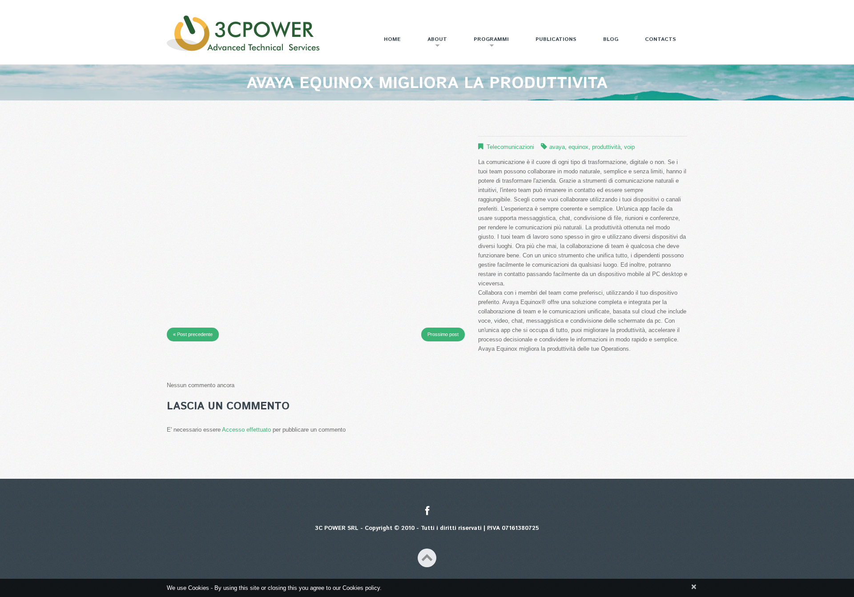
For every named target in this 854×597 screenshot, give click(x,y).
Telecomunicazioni (510, 147)
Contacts (660, 39)
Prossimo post (443, 334)
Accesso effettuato (246, 429)
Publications (556, 39)
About (431, 43)
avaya (557, 147)
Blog (610, 39)
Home (392, 39)
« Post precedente (193, 334)
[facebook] (427, 511)
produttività (606, 147)
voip (629, 147)
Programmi (486, 43)
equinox (578, 147)
